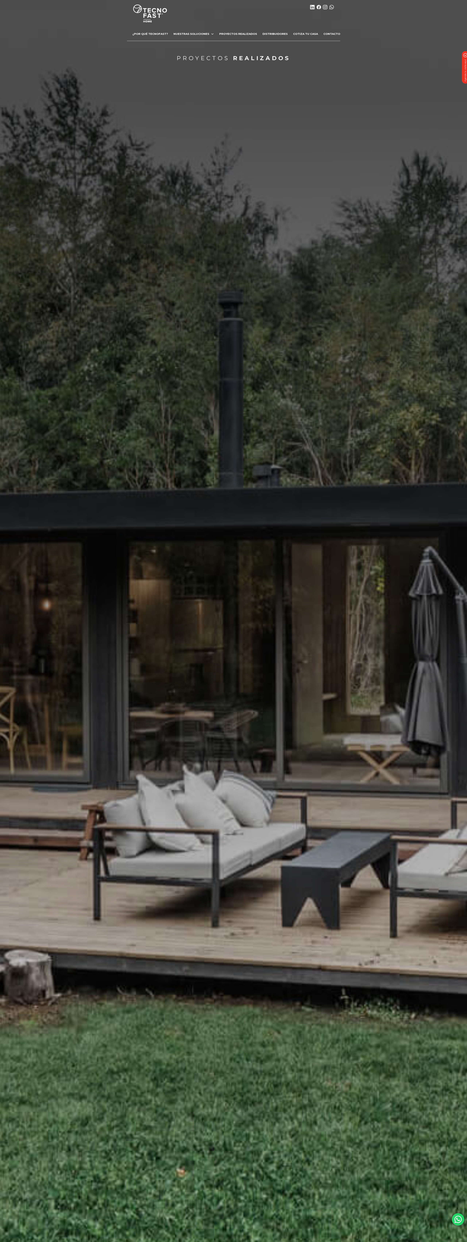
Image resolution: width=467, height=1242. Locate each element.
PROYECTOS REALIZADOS (238, 34)
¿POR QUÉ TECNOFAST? (150, 34)
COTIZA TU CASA (305, 34)
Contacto (331, 34)
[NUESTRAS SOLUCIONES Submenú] (212, 34)
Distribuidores (275, 34)
